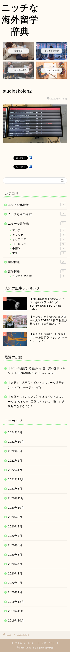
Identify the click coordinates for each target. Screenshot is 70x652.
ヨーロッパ (38, 244)
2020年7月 (15, 535)
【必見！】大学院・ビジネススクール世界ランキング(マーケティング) (36, 385)
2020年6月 (15, 545)
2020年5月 (15, 554)
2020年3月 (15, 573)
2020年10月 (16, 507)
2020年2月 (15, 582)
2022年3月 (15, 460)
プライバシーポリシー (25, 643)
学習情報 (36, 262)
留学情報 (36, 271)
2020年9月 (15, 517)
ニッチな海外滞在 (36, 214)
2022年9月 (15, 451)
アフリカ (38, 235)
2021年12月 (16, 479)
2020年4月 (15, 564)
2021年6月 (15, 488)
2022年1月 (15, 469)
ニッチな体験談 (36, 204)
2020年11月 (16, 498)
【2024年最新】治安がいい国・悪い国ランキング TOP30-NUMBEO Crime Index (36, 371)
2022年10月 (16, 441)
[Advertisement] (55, 14)
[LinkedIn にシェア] (30, 157)
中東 (38, 253)
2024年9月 (15, 432)
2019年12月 (16, 601)
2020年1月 (15, 592)
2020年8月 (15, 526)
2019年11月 (16, 611)
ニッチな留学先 (36, 223)
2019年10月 (16, 620)
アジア (38, 230)
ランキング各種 (38, 276)
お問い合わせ (48, 643)
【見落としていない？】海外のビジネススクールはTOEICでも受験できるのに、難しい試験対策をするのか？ (36, 401)
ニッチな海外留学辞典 (20, 19)
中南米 (38, 248)
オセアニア (38, 239)
